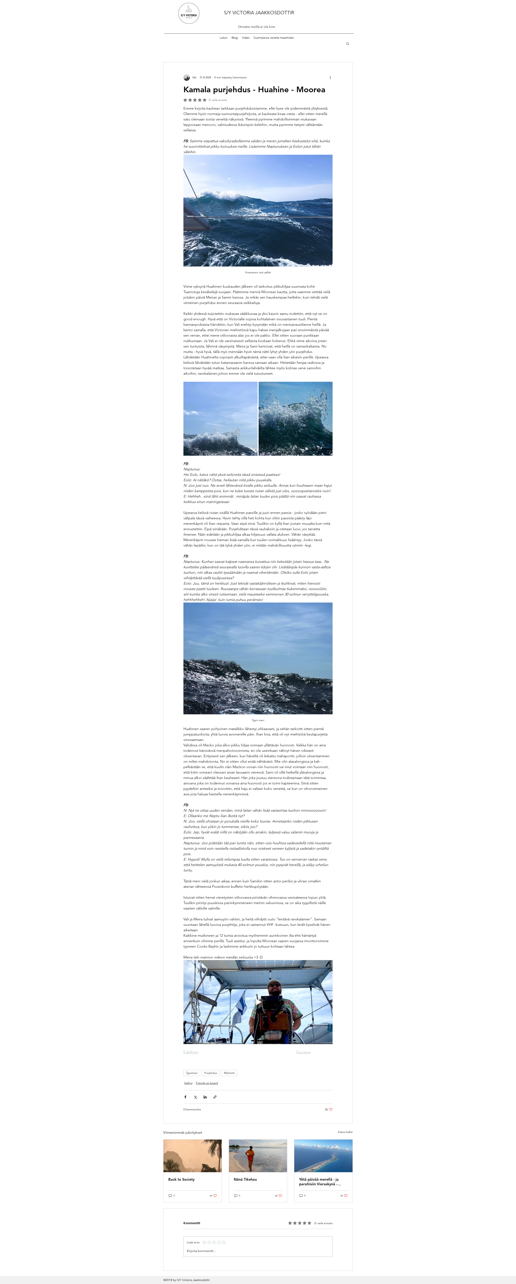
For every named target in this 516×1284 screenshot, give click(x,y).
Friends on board (207, 1083)
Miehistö (229, 1073)
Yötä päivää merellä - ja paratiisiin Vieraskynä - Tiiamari (319, 1181)
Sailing (188, 1083)
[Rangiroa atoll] (323, 1156)
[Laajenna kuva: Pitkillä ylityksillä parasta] (220, 419)
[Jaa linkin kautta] (215, 1097)
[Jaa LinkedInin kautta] (205, 1097)
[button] (348, 43)
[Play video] (258, 1002)
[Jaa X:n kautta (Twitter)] (195, 1097)
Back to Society (181, 1179)
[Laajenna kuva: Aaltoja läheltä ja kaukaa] (296, 419)
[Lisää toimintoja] (330, 77)
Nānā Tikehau (245, 1179)
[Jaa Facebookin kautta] (185, 1097)
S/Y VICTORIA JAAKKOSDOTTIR (259, 13)
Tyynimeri (192, 1073)
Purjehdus (210, 1073)
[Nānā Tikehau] (258, 1156)
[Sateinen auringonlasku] (192, 1156)
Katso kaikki (345, 1132)
